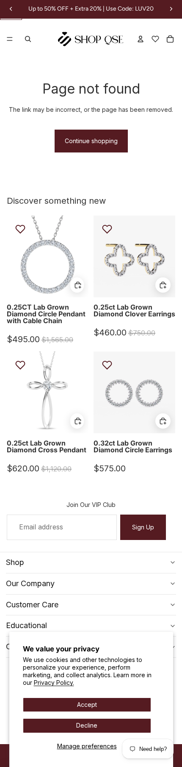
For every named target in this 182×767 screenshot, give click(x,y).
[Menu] (9, 39)
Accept (87, 704)
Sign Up (143, 527)
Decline (86, 725)
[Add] (77, 285)
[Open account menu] (141, 39)
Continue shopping (91, 140)
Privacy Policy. (54, 682)
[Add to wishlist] (20, 229)
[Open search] (28, 39)
